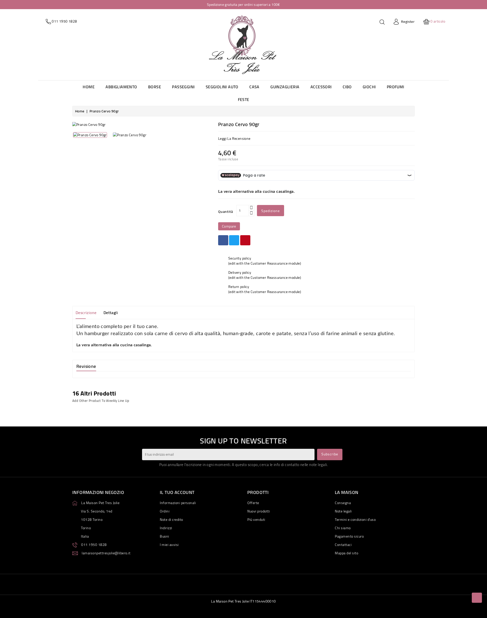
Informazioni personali (178, 503)
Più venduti (256, 519)
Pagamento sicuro (349, 536)
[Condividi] (223, 240)
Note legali (343, 511)
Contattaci (343, 544)
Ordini (164, 511)
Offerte (253, 503)
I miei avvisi (169, 544)
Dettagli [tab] (110, 312)
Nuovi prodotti (258, 511)
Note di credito (171, 519)
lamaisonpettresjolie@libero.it (106, 553)
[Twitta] (234, 240)
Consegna (343, 503)
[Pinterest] (245, 240)
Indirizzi (166, 528)
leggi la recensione (234, 138)
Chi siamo (343, 528)
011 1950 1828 (94, 544)
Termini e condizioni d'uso (355, 519)
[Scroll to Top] (477, 598)
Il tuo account (177, 492)
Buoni (164, 536)
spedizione (270, 211)
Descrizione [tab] (86, 312)
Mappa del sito (346, 553)
